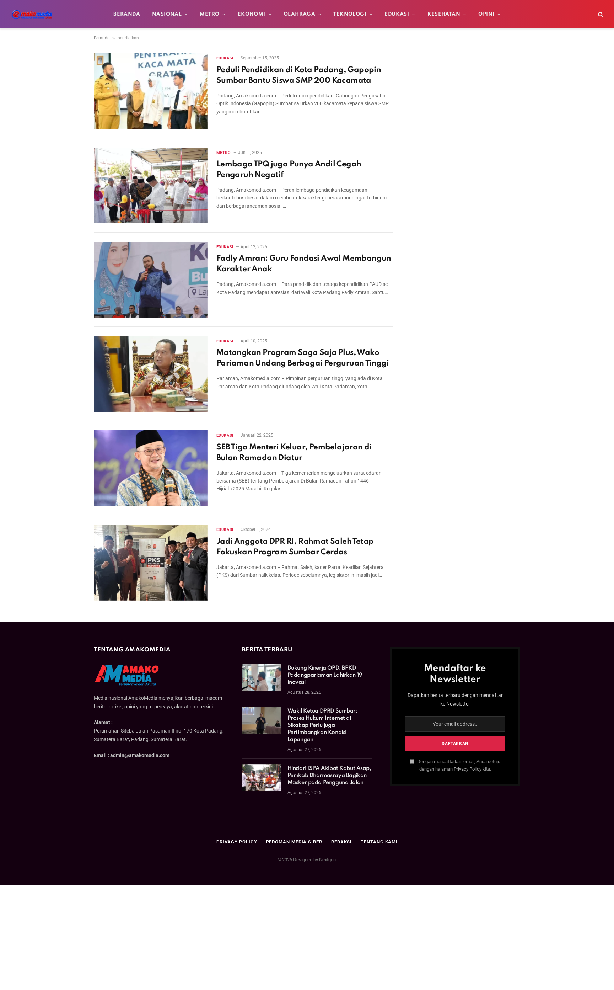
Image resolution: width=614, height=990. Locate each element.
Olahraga (299, 14)
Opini (486, 14)
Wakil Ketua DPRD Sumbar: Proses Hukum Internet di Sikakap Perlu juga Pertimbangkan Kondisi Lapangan (322, 725)
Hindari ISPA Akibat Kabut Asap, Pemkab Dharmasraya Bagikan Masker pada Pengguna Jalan (329, 776)
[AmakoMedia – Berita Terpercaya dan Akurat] (32, 14)
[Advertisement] (307, 937)
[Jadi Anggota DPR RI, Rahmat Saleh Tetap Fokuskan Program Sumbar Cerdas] (151, 562)
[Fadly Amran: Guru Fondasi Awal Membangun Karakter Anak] (151, 280)
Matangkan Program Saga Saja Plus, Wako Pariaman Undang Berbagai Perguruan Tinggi (302, 358)
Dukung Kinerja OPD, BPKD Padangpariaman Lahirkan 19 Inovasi (324, 675)
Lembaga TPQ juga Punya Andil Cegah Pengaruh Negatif (288, 169)
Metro (209, 14)
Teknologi (349, 14)
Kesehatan (443, 14)
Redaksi (341, 842)
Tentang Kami (379, 842)
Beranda (126, 14)
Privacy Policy (467, 769)
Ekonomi (251, 14)
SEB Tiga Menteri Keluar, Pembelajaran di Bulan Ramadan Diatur (294, 452)
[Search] (600, 14)
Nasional (167, 14)
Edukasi (396, 14)
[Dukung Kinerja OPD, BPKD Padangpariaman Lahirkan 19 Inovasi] (261, 677)
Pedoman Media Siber (294, 842)
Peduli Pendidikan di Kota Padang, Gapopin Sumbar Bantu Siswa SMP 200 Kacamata (298, 75)
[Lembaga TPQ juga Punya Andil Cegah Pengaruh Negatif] (151, 185)
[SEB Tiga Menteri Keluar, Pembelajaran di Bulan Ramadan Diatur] (151, 468)
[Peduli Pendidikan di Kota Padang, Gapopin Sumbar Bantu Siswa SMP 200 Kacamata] (151, 91)
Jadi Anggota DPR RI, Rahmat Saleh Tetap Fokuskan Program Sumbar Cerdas (295, 547)
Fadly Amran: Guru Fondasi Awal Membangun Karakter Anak (303, 264)
